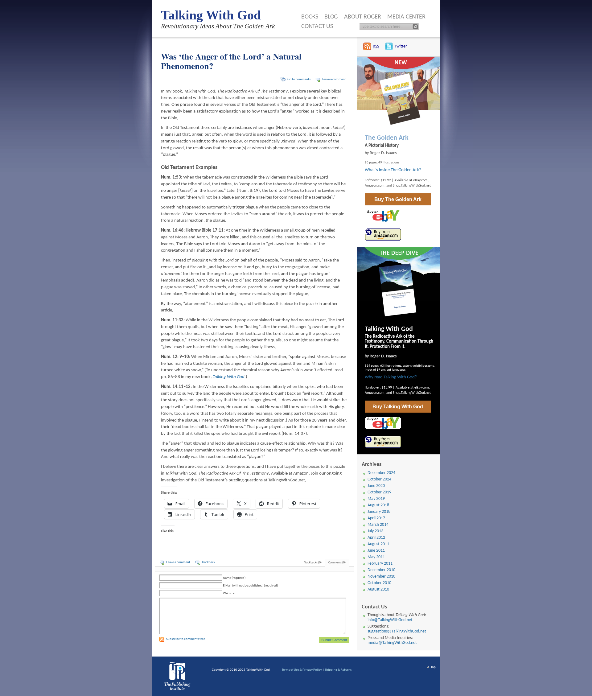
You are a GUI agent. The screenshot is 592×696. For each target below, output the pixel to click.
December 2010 (381, 570)
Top (433, 667)
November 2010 (381, 576)
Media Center (406, 17)
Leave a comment (334, 79)
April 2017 (376, 518)
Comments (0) (337, 562)
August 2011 (378, 544)
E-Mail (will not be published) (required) (250, 585)
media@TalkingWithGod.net (392, 642)
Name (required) (234, 578)
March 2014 (378, 524)
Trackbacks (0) (313, 562)
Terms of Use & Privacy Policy (302, 670)
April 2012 (376, 537)
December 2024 (381, 473)
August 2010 (378, 589)
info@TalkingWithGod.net (390, 620)
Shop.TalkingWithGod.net (412, 185)
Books (309, 17)
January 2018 (379, 511)
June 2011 (376, 550)
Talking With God (211, 15)
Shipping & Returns (338, 670)
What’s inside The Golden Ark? (393, 170)
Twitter (401, 46)
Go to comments (298, 79)
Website (228, 593)
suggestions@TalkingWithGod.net (397, 631)
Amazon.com (374, 185)
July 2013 (375, 531)
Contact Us (317, 26)
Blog (331, 17)
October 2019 (379, 492)
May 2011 (376, 557)
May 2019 (376, 498)
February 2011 (380, 563)
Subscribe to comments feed (185, 639)
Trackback (208, 562)
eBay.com (420, 180)
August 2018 (378, 505)
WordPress (178, 677)
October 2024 (379, 479)
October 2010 (379, 583)
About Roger (362, 17)
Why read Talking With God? (391, 377)
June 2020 (376, 486)
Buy (397, 199)
